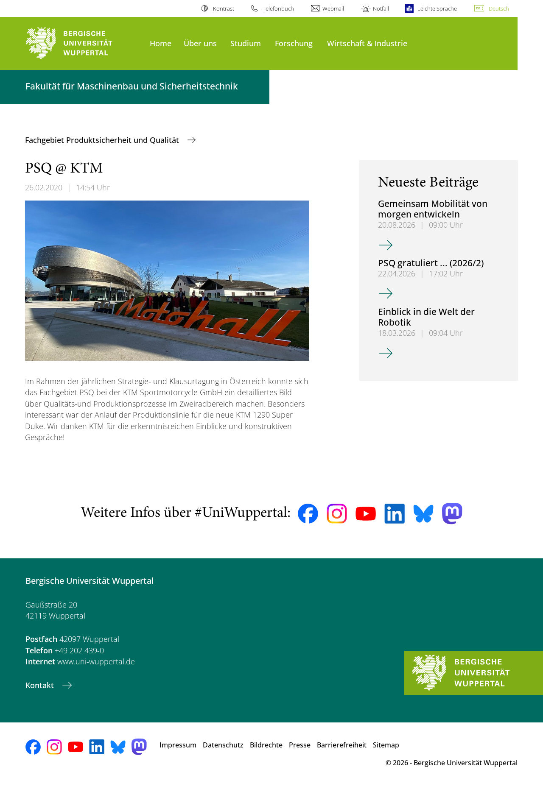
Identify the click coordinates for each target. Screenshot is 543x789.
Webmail (333, 8)
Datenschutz (223, 745)
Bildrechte (266, 745)
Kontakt (40, 685)
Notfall (381, 8)
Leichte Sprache (437, 8)
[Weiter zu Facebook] (308, 514)
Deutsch (499, 8)
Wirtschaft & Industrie (367, 43)
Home (160, 43)
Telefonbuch (278, 8)
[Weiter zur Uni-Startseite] (83, 43)
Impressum (178, 745)
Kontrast (223, 8)
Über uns (200, 43)
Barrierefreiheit (342, 745)
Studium (245, 43)
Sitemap (386, 745)
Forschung (294, 43)
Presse (300, 745)
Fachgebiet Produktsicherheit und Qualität (103, 140)
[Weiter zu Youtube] (365, 514)
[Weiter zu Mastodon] (452, 513)
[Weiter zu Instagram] (337, 514)
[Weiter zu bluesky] (423, 513)
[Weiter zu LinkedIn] (394, 514)
